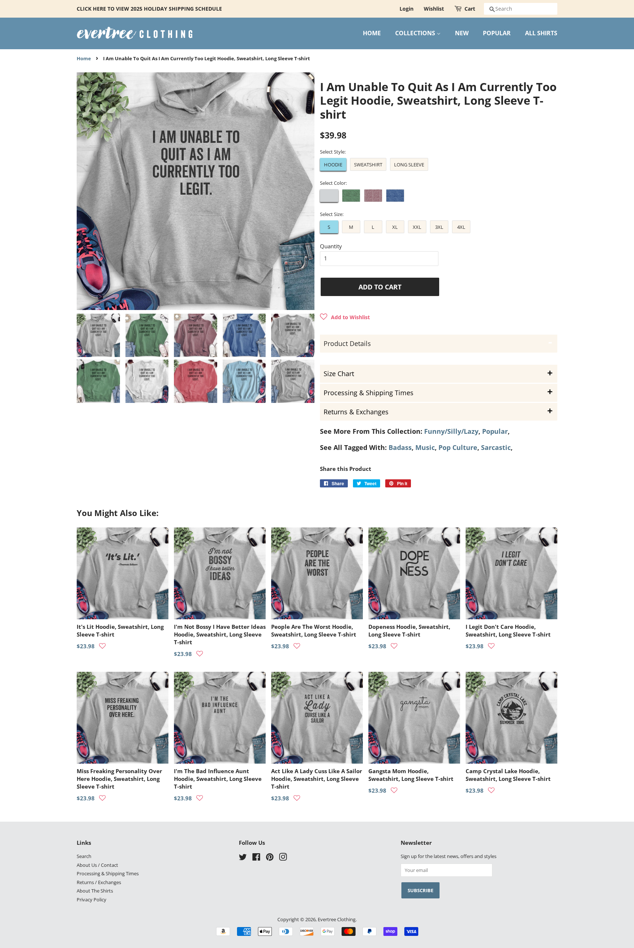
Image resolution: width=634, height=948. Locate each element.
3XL (439, 227)
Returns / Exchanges (99, 882)
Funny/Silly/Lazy (451, 431)
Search (84, 856)
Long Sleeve (409, 164)
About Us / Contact (97, 865)
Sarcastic (496, 447)
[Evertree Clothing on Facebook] (256, 858)
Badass (400, 447)
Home (84, 58)
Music (425, 447)
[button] (345, 317)
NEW (462, 33)
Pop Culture (457, 447)
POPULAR (497, 33)
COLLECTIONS (416, 33)
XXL (417, 227)
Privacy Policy (91, 899)
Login (406, 8)
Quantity (331, 246)
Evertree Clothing (337, 919)
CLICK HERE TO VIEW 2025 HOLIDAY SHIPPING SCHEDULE (149, 8)
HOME (372, 33)
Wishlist (434, 8)
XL (395, 227)
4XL (461, 227)
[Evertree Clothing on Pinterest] (270, 858)
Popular (495, 431)
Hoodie (333, 164)
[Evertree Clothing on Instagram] (283, 858)
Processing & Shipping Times (108, 873)
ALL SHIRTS (541, 33)
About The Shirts (95, 890)
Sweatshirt (368, 164)
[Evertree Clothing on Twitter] (243, 858)
